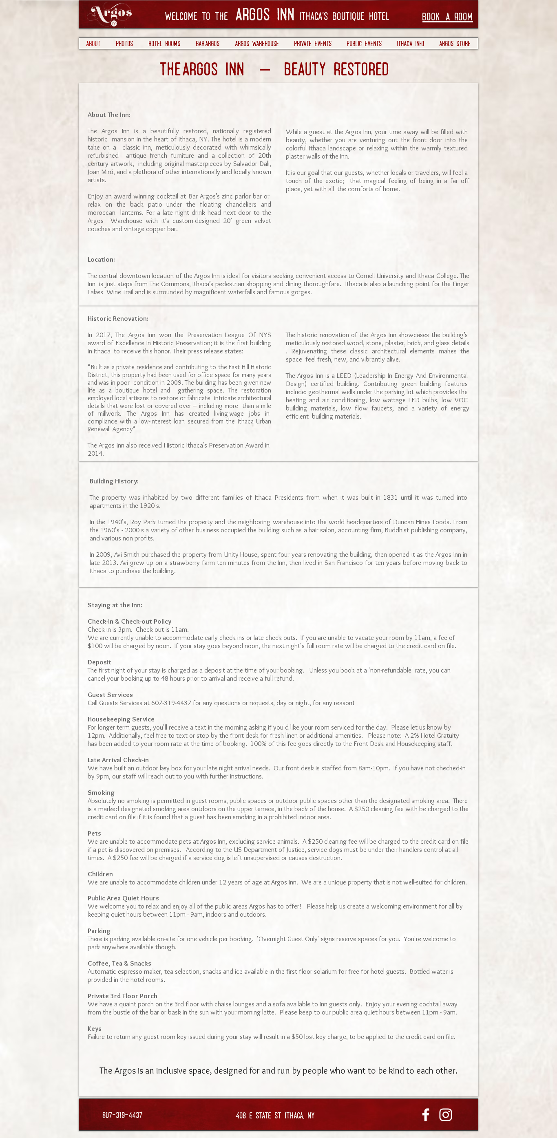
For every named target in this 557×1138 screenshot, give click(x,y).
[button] (313, 43)
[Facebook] (425, 1114)
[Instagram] (445, 1114)
